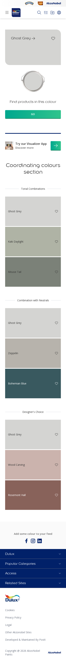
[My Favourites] (52, 12)
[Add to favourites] (53, 38)
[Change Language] (59, 12)
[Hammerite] (29, 3)
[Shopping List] (46, 12)
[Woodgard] (40, 3)
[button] (33, 553)
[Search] (39, 12)
